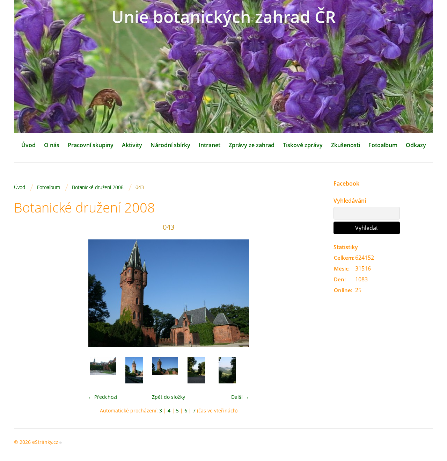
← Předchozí (102, 397)
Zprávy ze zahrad (251, 145)
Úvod (28, 145)
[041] (103, 370)
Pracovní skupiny (90, 145)
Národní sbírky (170, 145)
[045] (227, 370)
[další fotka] (312, 293)
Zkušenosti (345, 145)
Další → (240, 397)
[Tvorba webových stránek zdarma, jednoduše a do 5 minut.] (60, 443)
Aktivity (132, 145)
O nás (51, 145)
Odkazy (416, 145)
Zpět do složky (168, 397)
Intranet (209, 145)
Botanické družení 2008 (98, 187)
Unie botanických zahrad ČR (223, 16)
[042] (134, 370)
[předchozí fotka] (25, 293)
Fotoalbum (382, 145)
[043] (165, 370)
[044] (196, 370)
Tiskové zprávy (303, 145)
